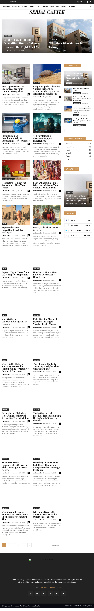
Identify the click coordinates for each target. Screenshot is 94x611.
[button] (89, 6)
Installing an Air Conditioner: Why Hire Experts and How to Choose (16, 138)
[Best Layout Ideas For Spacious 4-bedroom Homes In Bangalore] (16, 74)
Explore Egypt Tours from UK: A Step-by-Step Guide (15, 273)
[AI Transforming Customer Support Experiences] (47, 123)
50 (24, 545)
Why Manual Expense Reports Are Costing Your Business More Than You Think (15, 516)
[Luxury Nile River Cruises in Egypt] (47, 215)
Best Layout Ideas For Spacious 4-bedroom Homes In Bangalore (13, 89)
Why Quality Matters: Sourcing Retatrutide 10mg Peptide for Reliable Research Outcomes (15, 367)
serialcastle (6, 94)
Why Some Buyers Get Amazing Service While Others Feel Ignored (45, 514)
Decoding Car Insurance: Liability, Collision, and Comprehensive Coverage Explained (46, 466)
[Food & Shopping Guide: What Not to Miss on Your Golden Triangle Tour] (47, 170)
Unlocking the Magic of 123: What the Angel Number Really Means (45, 322)
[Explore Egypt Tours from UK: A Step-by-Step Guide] (16, 259)
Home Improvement (8, 132)
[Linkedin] (81, 1)
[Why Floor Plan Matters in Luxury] (69, 36)
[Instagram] (78, 1)
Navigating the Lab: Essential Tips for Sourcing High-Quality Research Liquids (47, 417)
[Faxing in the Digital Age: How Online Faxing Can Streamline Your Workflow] (16, 400)
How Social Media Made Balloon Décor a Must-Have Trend (45, 275)
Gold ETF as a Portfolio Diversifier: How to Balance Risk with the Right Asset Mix (77, 77)
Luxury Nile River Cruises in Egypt (46, 228)
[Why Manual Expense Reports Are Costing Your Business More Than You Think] (16, 499)
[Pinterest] (84, 1)
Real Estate (54, 39)
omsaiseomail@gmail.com (51, 587)
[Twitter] (90, 1)
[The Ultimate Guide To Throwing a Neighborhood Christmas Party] (47, 351)
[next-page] (29, 545)
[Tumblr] (87, 1)
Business (8, 36)
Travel (36, 179)
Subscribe (86, 236)
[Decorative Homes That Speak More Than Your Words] (16, 170)
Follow (87, 225)
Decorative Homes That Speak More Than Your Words (14, 185)
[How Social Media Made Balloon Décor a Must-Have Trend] (47, 259)
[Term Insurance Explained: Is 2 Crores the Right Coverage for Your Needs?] (16, 450)
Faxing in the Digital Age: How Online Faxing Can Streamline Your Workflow (15, 416)
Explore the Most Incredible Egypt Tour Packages (13, 230)
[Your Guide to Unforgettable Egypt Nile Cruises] (16, 306)
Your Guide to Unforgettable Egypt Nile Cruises (15, 322)
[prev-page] (65, 130)
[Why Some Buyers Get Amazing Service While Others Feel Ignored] (47, 499)
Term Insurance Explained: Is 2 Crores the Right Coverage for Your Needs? (15, 466)
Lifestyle (36, 268)
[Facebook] (74, 1)
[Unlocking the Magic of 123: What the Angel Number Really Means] (47, 306)
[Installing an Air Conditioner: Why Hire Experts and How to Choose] (16, 123)
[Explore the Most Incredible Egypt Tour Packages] (16, 215)
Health (4, 360)
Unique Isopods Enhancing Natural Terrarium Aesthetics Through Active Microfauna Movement (46, 90)
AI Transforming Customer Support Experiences (42, 138)
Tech (35, 132)
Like (89, 220)
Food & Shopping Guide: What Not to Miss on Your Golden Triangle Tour (45, 185)
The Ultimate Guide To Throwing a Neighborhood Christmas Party (46, 366)
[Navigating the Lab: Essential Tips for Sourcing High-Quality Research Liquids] (47, 400)
